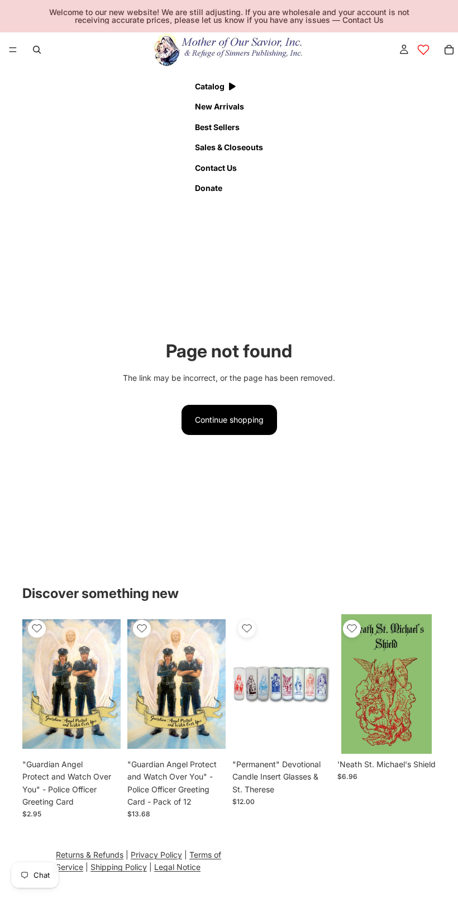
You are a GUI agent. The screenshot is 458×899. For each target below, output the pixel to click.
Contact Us (363, 20)
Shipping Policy (118, 867)
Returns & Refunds (89, 854)
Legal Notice (177, 867)
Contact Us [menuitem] (216, 168)
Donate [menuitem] (208, 188)
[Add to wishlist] (37, 629)
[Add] (103, 736)
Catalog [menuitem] (210, 86)
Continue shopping (229, 419)
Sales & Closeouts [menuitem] (229, 147)
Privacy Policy (156, 854)
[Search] (37, 49)
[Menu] (13, 50)
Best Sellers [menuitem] (217, 127)
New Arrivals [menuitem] (219, 106)
